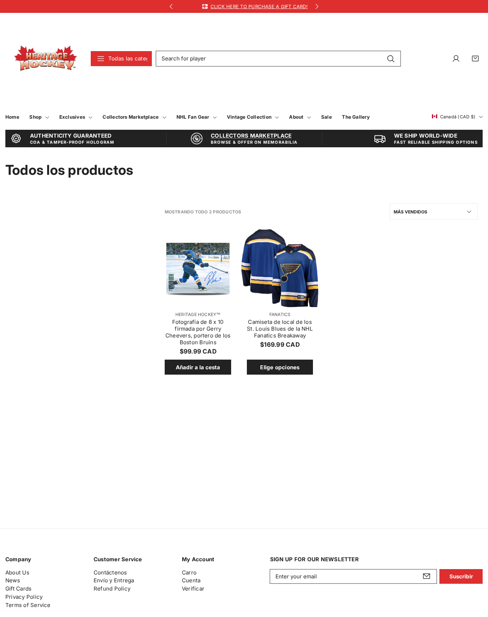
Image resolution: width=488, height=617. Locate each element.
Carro (189, 572)
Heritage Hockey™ (198, 314)
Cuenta (191, 580)
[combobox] (278, 58)
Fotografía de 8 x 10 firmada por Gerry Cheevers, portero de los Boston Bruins (197, 332)
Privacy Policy (24, 596)
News (12, 580)
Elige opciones (279, 367)
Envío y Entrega (114, 580)
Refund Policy (112, 588)
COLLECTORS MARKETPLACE (251, 135)
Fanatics (280, 314)
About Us (17, 572)
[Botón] (171, 6)
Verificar (193, 588)
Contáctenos (110, 572)
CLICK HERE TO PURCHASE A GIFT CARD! (250, 6)
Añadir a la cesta (198, 367)
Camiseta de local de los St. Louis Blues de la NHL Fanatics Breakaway (280, 329)
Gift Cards (18, 588)
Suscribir (461, 576)
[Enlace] (45, 58)
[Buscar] (391, 58)
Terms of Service (28, 604)
